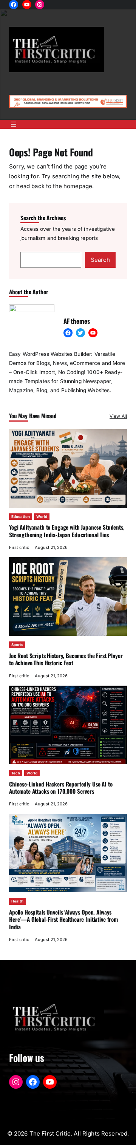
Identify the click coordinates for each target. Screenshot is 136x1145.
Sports (17, 645)
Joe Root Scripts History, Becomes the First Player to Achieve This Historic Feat (65, 659)
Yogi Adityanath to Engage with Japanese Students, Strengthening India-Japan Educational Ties (67, 530)
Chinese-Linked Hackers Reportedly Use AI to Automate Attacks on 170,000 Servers (61, 787)
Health (17, 901)
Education (20, 517)
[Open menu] (13, 124)
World (41, 517)
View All (118, 416)
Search (100, 259)
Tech (15, 773)
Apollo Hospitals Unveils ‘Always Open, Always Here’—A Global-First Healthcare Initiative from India (63, 919)
